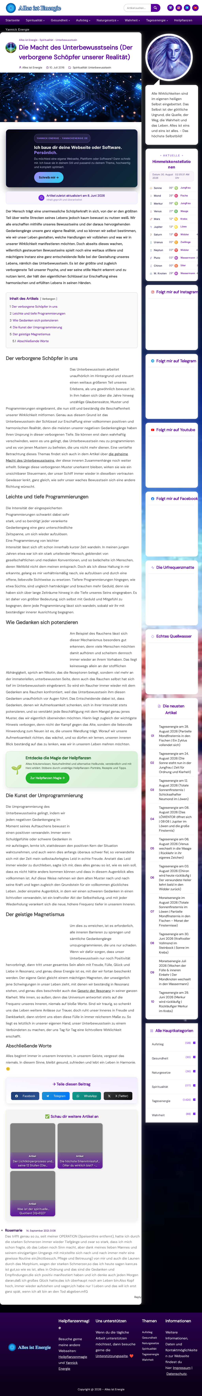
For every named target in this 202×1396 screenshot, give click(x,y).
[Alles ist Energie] (34, 8)
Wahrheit (131, 20)
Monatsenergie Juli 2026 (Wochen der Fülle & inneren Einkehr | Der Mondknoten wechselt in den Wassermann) (175, 972)
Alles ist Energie (28, 40)
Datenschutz (176, 1374)
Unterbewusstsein (66, 40)
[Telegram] (187, 9)
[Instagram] (179, 9)
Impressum (182, 1368)
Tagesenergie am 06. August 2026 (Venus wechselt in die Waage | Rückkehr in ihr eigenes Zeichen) (175, 848)
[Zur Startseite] (30, 1347)
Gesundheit (59, 20)
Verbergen (48, 299)
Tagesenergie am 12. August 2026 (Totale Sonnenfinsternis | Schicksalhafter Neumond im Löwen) (174, 790)
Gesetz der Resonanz (94, 991)
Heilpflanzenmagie (73, 1357)
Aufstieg (82, 20)
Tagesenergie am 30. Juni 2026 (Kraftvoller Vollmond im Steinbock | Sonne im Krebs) (174, 943)
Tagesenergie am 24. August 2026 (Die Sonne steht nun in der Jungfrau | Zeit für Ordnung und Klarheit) (175, 763)
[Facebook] (170, 9)
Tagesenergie (156, 20)
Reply (137, 1297)
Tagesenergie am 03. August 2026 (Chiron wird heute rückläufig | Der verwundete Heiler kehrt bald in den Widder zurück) (175, 877)
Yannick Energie (17, 29)
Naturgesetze (106, 20)
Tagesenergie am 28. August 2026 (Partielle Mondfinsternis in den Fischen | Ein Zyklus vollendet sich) (175, 736)
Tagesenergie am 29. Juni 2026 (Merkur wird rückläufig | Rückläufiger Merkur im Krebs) (174, 1002)
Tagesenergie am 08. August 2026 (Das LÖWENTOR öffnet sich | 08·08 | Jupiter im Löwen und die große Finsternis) (175, 819)
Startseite (13, 20)
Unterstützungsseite (112, 1356)
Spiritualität (34, 20)
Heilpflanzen (183, 20)
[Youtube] (195, 9)
